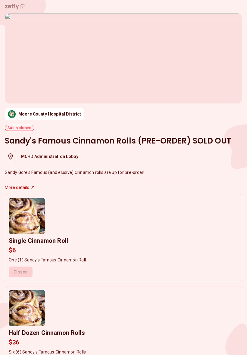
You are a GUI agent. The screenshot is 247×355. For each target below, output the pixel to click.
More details (17, 187)
